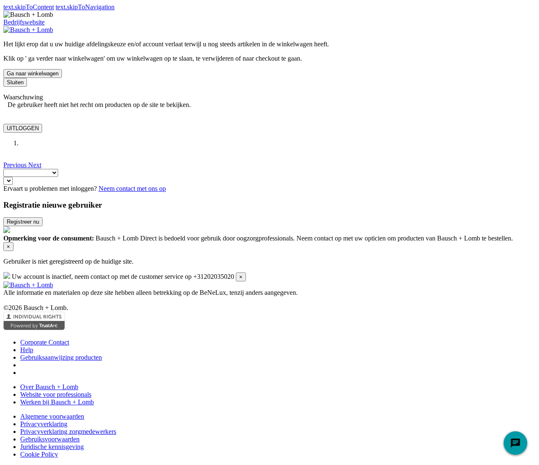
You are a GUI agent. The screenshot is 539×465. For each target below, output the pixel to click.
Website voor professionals (55, 394)
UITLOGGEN (23, 128)
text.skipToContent (28, 7)
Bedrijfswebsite (24, 22)
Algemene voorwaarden (52, 416)
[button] (15, 164)
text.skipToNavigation (85, 7)
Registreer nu (23, 222)
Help (26, 349)
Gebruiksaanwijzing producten (61, 357)
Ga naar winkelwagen (33, 73)
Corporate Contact (44, 342)
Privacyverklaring (43, 424)
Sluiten (15, 82)
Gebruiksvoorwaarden (50, 439)
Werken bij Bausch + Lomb (57, 402)
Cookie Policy (39, 454)
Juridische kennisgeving (52, 446)
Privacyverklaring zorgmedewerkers (68, 431)
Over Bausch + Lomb (49, 386)
